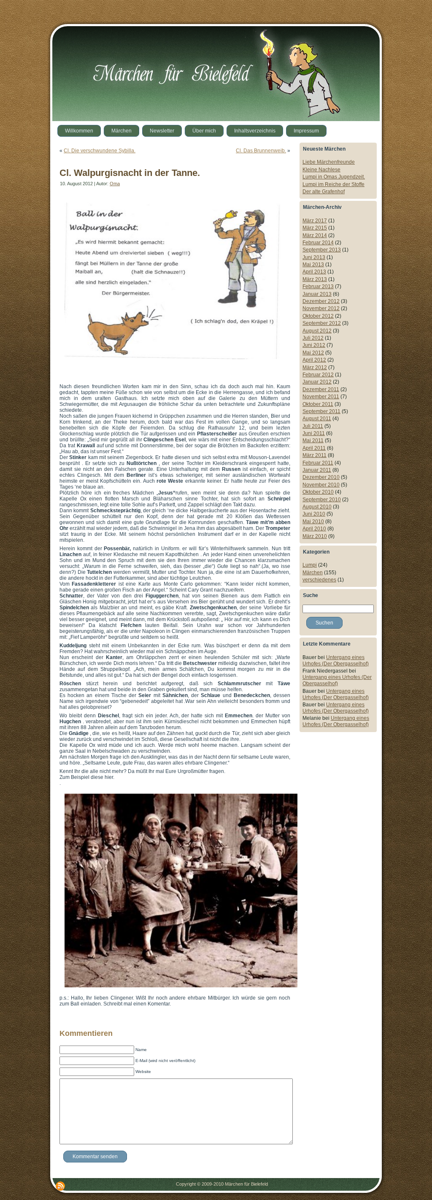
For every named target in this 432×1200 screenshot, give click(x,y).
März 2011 (314, 455)
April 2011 (314, 448)
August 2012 (317, 331)
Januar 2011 (316, 470)
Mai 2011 (313, 440)
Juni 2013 (313, 257)
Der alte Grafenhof (323, 192)
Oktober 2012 (318, 316)
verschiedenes (319, 580)
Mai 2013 (313, 265)
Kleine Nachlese (321, 170)
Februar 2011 (317, 463)
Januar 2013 (317, 294)
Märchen (312, 573)
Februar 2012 (318, 375)
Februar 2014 (318, 243)
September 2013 (321, 250)
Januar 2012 (317, 382)
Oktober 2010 (318, 492)
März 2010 (314, 536)
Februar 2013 (318, 286)
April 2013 (314, 272)
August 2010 (317, 507)
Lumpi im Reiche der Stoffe (333, 184)
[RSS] (60, 1186)
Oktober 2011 (317, 404)
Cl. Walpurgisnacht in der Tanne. (129, 173)
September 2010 (321, 500)
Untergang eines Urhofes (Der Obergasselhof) (335, 660)
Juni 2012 (313, 345)
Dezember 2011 (320, 389)
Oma (115, 183)
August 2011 (316, 419)
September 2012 (321, 323)
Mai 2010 (313, 521)
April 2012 (314, 360)
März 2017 (314, 221)
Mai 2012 (313, 353)
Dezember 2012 (321, 301)
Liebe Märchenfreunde (328, 162)
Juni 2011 (313, 433)
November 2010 (321, 485)
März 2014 (314, 235)
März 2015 (314, 228)
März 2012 (314, 367)
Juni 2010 (313, 514)
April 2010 (314, 529)
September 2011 (321, 411)
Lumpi (309, 565)
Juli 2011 (312, 426)
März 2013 (314, 279)
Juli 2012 (313, 338)
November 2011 (320, 397)
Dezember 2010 (321, 477)
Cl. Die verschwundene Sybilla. (99, 151)
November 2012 (321, 308)
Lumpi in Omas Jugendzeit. (333, 177)
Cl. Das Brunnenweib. (261, 151)
